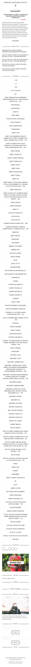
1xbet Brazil (15, 151)
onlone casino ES (15, 417)
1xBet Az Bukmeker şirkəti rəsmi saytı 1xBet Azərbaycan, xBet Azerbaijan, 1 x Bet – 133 (15, 138)
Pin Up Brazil (15, 428)
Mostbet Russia (15, 396)
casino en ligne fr (15, 285)
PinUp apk (15, 467)
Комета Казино (15, 532)
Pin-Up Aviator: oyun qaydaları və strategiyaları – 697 (15, 459)
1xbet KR (15, 179)
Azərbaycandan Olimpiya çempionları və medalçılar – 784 (15, 228)
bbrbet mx (15, 250)
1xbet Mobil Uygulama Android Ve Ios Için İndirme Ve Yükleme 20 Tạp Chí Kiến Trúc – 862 (15, 184)
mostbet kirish (15, 382)
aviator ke (15, 216)
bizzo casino (15, 257)
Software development (15, 492)
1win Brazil (15, 108)
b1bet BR (15, 232)
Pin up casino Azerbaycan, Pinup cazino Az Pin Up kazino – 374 (15, 432)
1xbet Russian (15, 206)
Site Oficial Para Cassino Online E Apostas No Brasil (14, 65)
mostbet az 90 (15, 359)
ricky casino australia (15, 478)
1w (15, 94)
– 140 (15, 80)
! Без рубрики (15, 91)
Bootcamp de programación (15, 274)
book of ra (15, 264)
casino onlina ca (15, 288)
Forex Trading (15, 327)
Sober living (15, 488)
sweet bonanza (15, 495)
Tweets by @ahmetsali (8, 578)
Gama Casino (15, 330)
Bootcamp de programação (15, 271)
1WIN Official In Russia (15, 119)
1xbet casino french (15, 158)
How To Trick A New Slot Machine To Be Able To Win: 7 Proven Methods (15, 55)
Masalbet (23, 19)
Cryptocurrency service (15, 309)
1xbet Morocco (15, 190)
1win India (15, 115)
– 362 (15, 87)
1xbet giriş (15, 168)
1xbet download (15, 161)
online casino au (15, 414)
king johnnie (15, 348)
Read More (15, 40)
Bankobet (15, 239)
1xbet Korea (15, 175)
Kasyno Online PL (15, 337)
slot (15, 485)
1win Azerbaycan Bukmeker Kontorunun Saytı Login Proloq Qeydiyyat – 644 (15, 99)
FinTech (15, 323)
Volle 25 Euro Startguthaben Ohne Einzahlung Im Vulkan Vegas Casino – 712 (15, 516)
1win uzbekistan (15, 126)
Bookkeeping (15, 267)
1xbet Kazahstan (15, 172)
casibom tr (15, 278)
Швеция (15, 539)
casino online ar (15, 292)
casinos (15, 299)
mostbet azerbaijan (15, 362)
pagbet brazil (15, 424)
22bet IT (15, 209)
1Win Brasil (15, 105)
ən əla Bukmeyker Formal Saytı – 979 (15, 319)
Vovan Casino (15, 522)
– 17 (15, 84)
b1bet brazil (15, 236)
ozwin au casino (15, 421)
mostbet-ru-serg (15, 403)
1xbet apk (15, 133)
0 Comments (17, 19)
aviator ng (15, 220)
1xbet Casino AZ (15, 155)
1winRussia (15, 129)
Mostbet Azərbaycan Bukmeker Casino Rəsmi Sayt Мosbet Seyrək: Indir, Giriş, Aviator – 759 (15, 377)
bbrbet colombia (15, 246)
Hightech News (15, 334)
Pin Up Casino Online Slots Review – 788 (15, 450)
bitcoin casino (15, 253)
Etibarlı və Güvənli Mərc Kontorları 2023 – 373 (15, 313)
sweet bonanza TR (15, 499)
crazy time (15, 302)
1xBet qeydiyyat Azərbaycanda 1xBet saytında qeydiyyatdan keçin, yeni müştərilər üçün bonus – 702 (15, 196)
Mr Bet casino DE (15, 407)
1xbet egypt (15, 165)
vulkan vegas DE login (15, 525)
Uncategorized (15, 508)
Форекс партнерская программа (15, 536)
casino (15, 281)
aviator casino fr (15, 213)
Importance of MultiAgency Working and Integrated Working (14, 51)
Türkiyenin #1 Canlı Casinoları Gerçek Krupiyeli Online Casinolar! (15, 16)
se (15, 481)
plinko (15, 471)
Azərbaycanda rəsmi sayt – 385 (15, 223)
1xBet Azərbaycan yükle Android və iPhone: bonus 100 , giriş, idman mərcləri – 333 (15, 146)
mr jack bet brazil (15, 410)
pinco (15, 464)
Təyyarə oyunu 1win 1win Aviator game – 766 (15, 503)
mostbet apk (15, 355)
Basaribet (15, 243)
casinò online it (15, 295)
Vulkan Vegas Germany (15, 529)
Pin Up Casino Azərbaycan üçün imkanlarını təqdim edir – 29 (15, 438)
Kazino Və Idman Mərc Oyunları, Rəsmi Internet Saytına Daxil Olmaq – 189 (15, 343)
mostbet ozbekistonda (15, 386)
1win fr (15, 112)
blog (15, 260)
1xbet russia (15, 203)
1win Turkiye (15, 122)
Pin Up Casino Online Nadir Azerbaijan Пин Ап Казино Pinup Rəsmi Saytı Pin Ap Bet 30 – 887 (15, 444)
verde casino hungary (15, 511)
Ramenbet (15, 474)
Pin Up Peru (15, 455)
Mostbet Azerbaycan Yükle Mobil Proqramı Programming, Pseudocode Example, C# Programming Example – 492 (15, 368)
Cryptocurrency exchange (15, 306)
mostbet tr (15, 400)
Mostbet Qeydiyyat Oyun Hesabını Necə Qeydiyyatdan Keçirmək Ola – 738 (15, 391)
